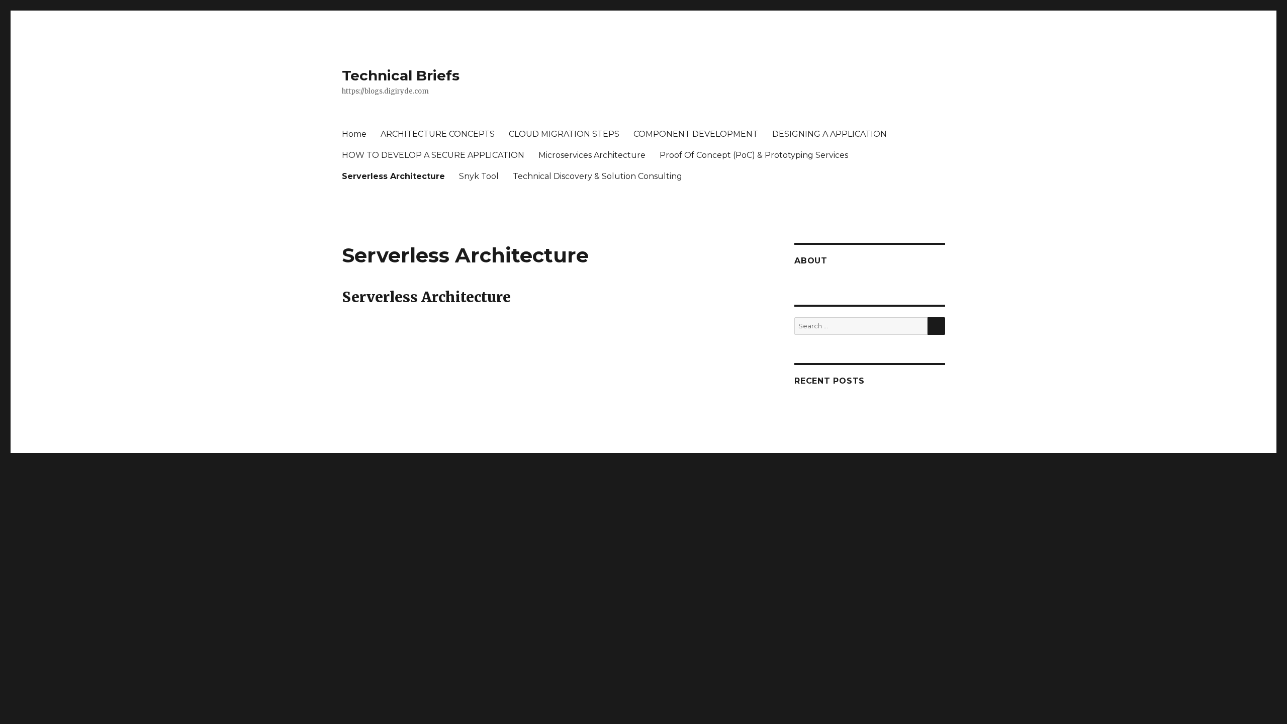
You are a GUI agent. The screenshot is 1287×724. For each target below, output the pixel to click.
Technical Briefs (400, 75)
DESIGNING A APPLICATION (829, 134)
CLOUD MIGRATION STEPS (564, 134)
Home (354, 134)
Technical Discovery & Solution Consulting (597, 176)
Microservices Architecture (592, 155)
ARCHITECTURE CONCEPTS (438, 134)
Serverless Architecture (393, 176)
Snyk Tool (479, 176)
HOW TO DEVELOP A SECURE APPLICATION (433, 155)
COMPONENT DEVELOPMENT (695, 134)
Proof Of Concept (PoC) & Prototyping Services (754, 155)
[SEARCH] (936, 326)
